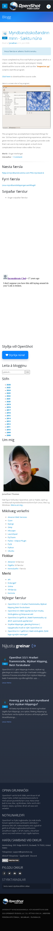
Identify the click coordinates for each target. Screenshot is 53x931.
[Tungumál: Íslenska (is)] (48, 7)
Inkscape (12, 530)
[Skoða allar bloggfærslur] (34, 645)
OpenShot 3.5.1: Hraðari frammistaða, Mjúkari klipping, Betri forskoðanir (28, 661)
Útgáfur (11, 565)
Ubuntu (11, 551)
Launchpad (12, 534)
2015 (8, 415)
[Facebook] (4, 873)
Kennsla (11, 593)
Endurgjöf (12, 583)
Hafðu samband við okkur (21, 840)
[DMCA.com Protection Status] (10, 860)
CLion (10, 520)
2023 (8, 393)
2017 (8, 410)
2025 (8, 387)
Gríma (10, 586)
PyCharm (12, 537)
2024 (8, 390)
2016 (8, 412)
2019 (8, 404)
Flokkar (7, 555)
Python (11, 547)
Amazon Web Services (17, 517)
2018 (8, 407)
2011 (8, 427)
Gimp (10, 527)
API (9, 579)
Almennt (11, 562)
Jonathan (13, 43)
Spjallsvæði (24, 856)
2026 (8, 384)
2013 (8, 421)
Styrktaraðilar (14, 880)
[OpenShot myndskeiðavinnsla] (12, 901)
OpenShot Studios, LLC (15, 913)
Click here (6, 76)
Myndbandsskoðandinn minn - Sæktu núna (29, 35)
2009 (8, 432)
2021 (8, 398)
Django (11, 524)
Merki (6, 573)
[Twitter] (9, 873)
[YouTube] (20, 873)
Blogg (6, 16)
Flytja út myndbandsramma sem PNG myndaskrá (23, 173)
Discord (33, 856)
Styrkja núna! (16, 355)
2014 (8, 418)
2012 (8, 424)
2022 (8, 396)
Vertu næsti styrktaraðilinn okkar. (17, 886)
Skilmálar (25, 917)
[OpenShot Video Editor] (24, 6)
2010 (8, 429)
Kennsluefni (13, 568)
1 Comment (17, 157)
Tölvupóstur (13, 856)
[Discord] (15, 873)
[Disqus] (26, 236)
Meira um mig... (17, 505)
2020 (8, 401)
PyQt (10, 544)
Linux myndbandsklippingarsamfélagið (18, 185)
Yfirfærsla (12, 589)
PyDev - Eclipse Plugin (17, 540)
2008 (8, 435)
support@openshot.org (22, 852)
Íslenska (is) (35, 917)
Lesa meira (6, 683)
